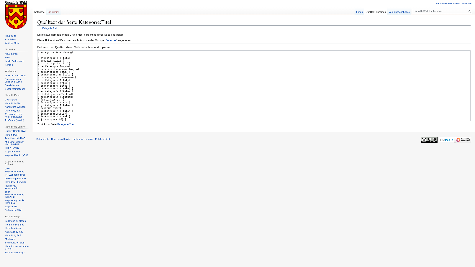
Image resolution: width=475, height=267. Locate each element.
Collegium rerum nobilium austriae (13, 115)
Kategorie (39, 12)
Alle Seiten (10, 39)
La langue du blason (15, 221)
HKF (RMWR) (12, 148)
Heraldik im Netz (13, 103)
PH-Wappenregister (15, 175)
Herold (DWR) (12, 135)
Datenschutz (42, 139)
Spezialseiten (12, 85)
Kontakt (9, 65)
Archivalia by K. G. (14, 232)
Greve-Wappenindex (15, 178)
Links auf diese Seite (15, 75)
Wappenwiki (11, 206)
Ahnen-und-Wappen (15, 107)
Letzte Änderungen (14, 61)
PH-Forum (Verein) (14, 120)
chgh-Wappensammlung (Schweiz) (14, 194)
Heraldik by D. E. (13, 235)
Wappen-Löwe (12, 151)
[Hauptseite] (16, 15)
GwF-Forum (11, 99)
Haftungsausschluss (83, 139)
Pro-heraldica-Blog (14, 224)
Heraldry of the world (15, 182)
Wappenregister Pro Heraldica (15, 201)
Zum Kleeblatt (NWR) (15, 138)
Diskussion (53, 12)
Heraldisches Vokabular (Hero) (17, 247)
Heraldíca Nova (13, 228)
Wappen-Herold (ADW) (16, 155)
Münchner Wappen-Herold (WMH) (15, 143)
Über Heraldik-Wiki (60, 139)
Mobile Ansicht (102, 139)
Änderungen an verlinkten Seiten (13, 80)
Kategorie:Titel (49, 28)
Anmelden (467, 3)
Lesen (359, 12)
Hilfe (7, 57)
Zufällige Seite (12, 43)
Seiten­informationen (15, 89)
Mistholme (10, 239)
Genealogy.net (12, 110)
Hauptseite (10, 36)
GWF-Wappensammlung (14, 170)
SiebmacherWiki (13, 210)
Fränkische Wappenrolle (11, 187)
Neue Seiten (11, 54)
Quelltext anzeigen (376, 12)
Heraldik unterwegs (15, 252)
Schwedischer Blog (14, 242)
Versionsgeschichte (399, 12)
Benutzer (111, 40)
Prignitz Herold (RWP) (16, 131)
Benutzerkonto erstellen (448, 3)
